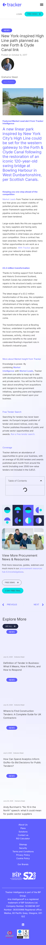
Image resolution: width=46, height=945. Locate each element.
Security (23, 848)
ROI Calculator (23, 838)
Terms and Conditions (23, 851)
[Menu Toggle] (41, 4)
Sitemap (23, 844)
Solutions (23, 831)
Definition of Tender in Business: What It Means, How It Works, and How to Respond (22, 666)
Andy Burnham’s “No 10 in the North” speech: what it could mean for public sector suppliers (22, 810)
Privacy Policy (23, 855)
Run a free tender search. (23, 434)
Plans (23, 828)
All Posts (9, 82)
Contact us (23, 835)
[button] (41, 481)
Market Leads (9, 199)
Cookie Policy (23, 858)
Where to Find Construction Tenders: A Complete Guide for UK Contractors (22, 714)
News (7, 30)
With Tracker (24, 247)
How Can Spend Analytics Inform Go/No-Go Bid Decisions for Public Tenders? (22, 762)
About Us (23, 824)
